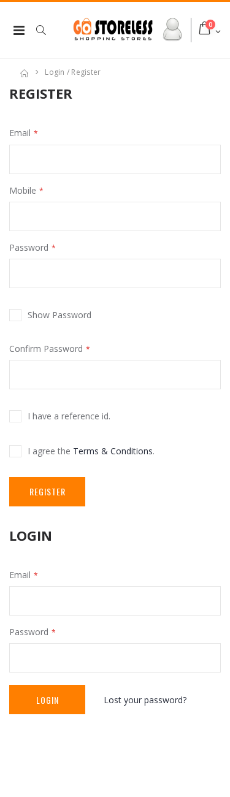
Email (20, 133)
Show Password (59, 315)
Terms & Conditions (113, 451)
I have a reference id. (69, 416)
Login (47, 699)
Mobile (22, 190)
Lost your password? (145, 700)
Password (28, 247)
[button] (47, 30)
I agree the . (91, 451)
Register (47, 491)
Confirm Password (46, 348)
